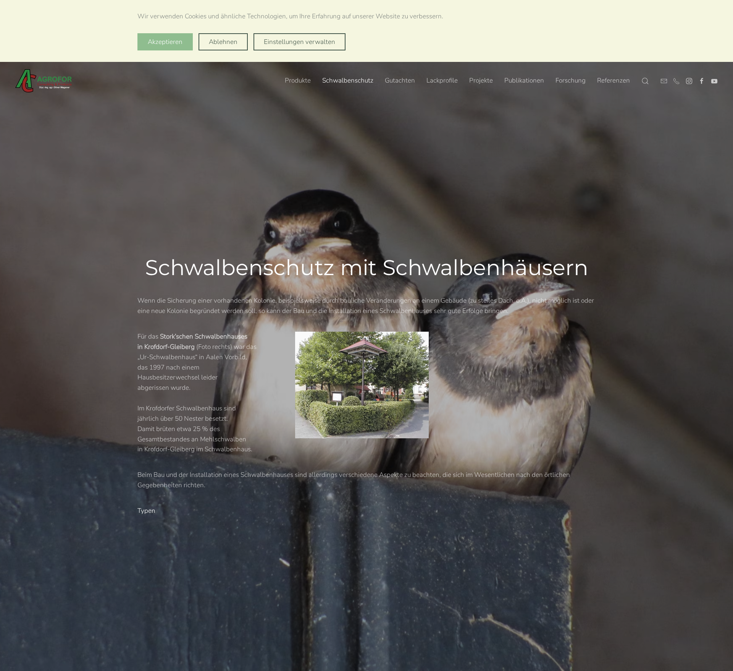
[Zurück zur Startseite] (44, 81)
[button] (645, 81)
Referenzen (613, 80)
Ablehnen (223, 41)
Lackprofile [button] (442, 80)
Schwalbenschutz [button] (347, 80)
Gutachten (400, 80)
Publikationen (524, 80)
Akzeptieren (165, 41)
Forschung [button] (570, 80)
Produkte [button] (298, 80)
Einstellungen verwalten (299, 41)
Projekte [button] (481, 80)
